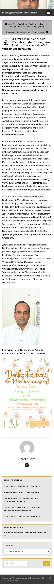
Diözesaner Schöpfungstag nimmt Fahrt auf (25, 32)
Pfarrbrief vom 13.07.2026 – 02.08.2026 (22, 516)
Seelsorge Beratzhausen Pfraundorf (19, 12)
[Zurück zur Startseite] (27, 4)
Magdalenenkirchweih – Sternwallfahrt (21, 492)
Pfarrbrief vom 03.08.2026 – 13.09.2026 (22, 486)
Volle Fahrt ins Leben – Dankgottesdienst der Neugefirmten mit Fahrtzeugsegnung (28, 25)
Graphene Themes (25, 580)
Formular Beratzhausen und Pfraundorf (23, 532)
